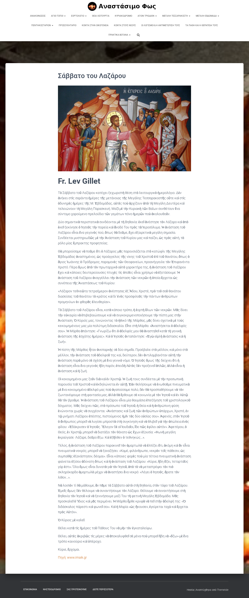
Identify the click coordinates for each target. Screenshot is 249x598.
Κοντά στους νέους (125, 25)
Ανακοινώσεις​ (38, 16)
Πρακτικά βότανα (118, 35)
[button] (65, 16)
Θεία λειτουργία (100, 16)
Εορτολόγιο (78, 16)
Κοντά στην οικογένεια (95, 25)
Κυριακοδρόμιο (123, 16)
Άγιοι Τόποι (57, 16)
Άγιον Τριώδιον (146, 16)
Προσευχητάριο (67, 25)
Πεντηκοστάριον (41, 25)
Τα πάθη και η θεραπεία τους (201, 25)
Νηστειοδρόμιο (52, 589)
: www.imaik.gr (72, 557)
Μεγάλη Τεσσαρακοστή (175, 16)
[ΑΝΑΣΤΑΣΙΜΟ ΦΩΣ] (124, 6)
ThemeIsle (222, 589)
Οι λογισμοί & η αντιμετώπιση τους (160, 25)
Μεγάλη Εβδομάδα (206, 16)
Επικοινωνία (30, 589)
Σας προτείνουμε (77, 589)
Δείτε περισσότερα (103, 589)
